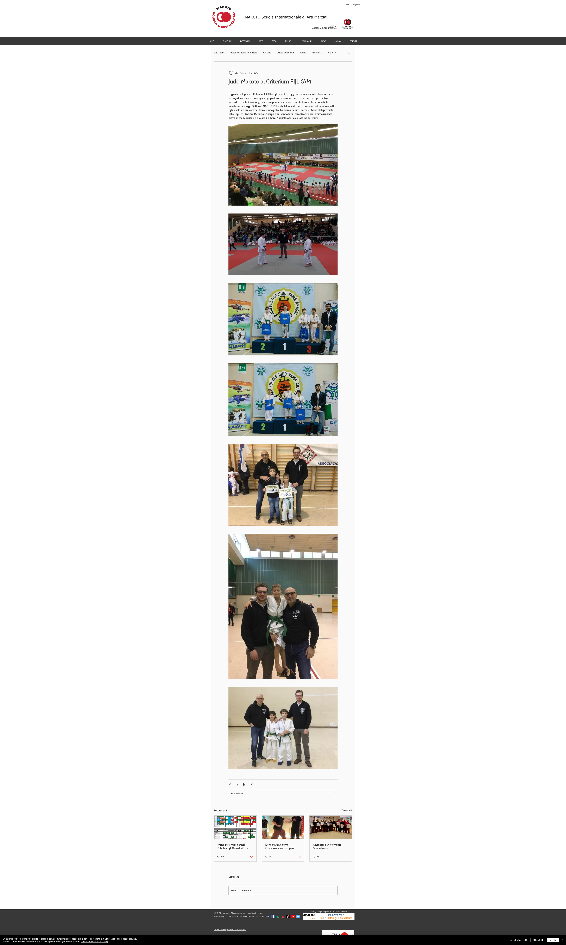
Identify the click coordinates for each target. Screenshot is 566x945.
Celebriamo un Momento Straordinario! (327, 846)
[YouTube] (293, 916)
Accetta (552, 940)
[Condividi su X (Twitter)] (237, 784)
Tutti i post (219, 52)
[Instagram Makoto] (283, 916)
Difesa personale (285, 52)
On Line (267, 52)
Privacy (260, 913)
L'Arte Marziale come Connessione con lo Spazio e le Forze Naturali (282, 846)
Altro (330, 52)
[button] (274, 41)
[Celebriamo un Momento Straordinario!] (331, 827)
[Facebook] (273, 916)
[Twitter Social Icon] (298, 916)
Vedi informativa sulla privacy (94, 941)
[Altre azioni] (336, 73)
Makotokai (317, 52)
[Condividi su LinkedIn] (244, 784)
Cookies (251, 913)
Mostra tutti (347, 810)
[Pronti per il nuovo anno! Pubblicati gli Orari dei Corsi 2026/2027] (235, 827)
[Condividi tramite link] (251, 784)
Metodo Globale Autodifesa (243, 52)
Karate (303, 52)
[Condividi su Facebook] (229, 784)
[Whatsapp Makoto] (278, 916)
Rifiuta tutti (538, 940)
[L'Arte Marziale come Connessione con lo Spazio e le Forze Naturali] (283, 827)
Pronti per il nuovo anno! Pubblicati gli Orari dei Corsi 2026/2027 (232, 846)
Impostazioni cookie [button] (519, 940)
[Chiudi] (562, 940)
